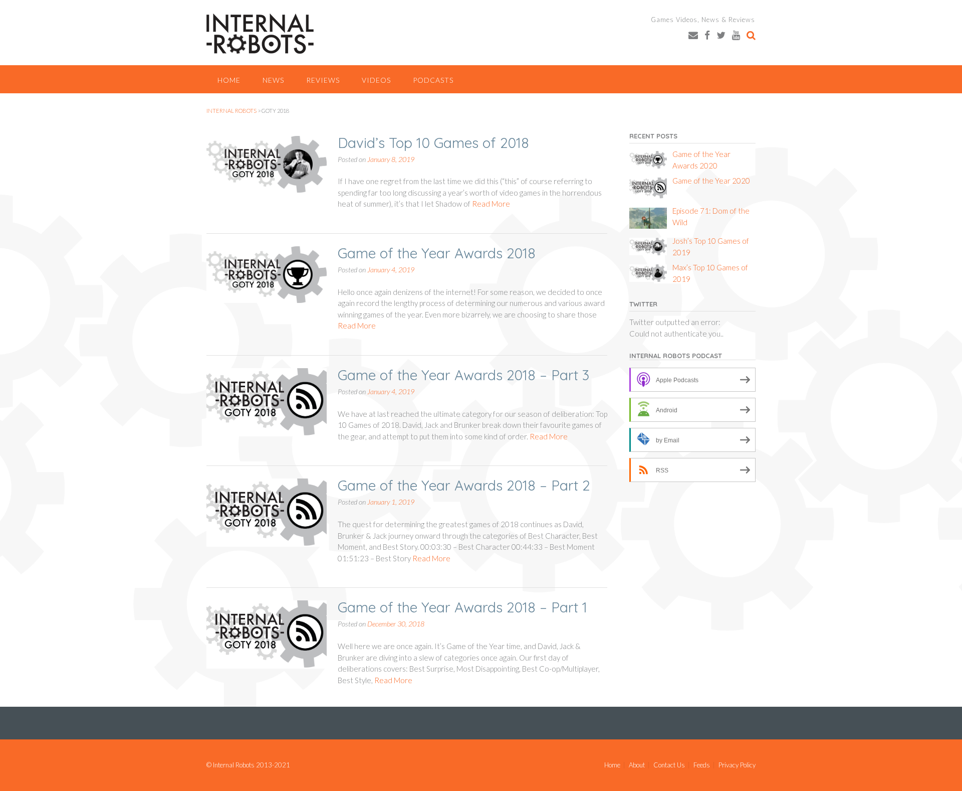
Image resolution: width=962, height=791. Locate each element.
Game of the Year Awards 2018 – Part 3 (463, 375)
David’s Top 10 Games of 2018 (433, 142)
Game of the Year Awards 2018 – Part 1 (462, 607)
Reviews (323, 80)
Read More (491, 203)
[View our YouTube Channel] (736, 35)
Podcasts (433, 80)
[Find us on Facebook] (707, 35)
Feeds (701, 765)
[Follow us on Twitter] (721, 35)
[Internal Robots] (260, 34)
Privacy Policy (737, 765)
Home (229, 80)
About (637, 765)
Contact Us (669, 765)
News (273, 80)
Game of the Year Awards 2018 (437, 253)
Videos (376, 80)
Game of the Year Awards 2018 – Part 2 (464, 485)
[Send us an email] (693, 35)
